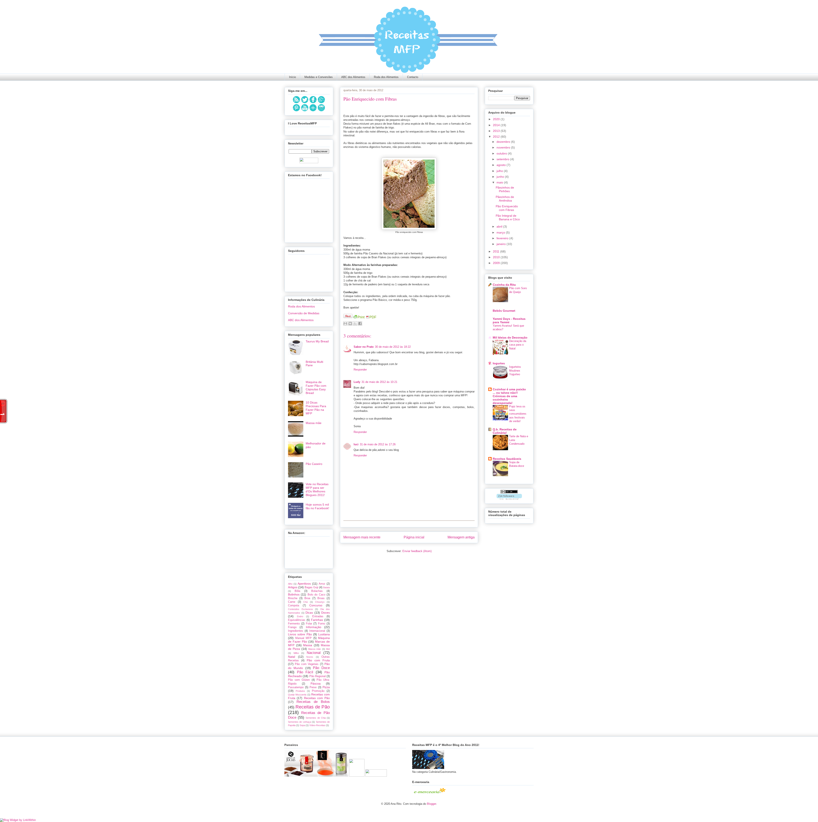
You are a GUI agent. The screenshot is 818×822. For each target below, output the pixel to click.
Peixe (313, 687)
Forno (321, 623)
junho (501, 176)
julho (500, 171)
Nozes (309, 657)
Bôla (297, 591)
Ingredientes (295, 630)
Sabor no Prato (364, 346)
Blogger (431, 803)
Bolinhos (294, 594)
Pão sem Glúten (299, 679)
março (501, 232)
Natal (291, 656)
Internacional (317, 630)
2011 (496, 251)
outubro (502, 153)
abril (500, 226)
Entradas (317, 616)
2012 (497, 136)
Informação (313, 627)
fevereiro (503, 238)
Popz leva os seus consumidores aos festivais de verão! (517, 414)
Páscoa (316, 683)
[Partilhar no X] (355, 323)
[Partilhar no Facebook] (360, 323)
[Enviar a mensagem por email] (345, 323)
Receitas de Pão (312, 707)
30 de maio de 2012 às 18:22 (393, 346)
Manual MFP (303, 638)
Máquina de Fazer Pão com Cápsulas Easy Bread (316, 387)
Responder (360, 369)
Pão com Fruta (318, 660)
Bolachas (317, 591)
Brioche (292, 598)
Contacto (412, 77)
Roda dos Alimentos (386, 77)
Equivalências (296, 620)
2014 (497, 125)
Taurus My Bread (317, 341)
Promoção (318, 690)
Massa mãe (313, 423)
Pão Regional (317, 676)
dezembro (504, 141)
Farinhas (317, 620)
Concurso (315, 605)
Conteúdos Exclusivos (300, 609)
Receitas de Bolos (313, 702)
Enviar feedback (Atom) (417, 551)
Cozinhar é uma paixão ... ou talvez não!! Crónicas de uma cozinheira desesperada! (509, 396)
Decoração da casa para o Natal (517, 344)
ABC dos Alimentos (353, 77)
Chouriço (319, 602)
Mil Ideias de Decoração (510, 337)
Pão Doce (321, 668)
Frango (292, 627)
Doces (325, 612)
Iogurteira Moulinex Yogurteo (515, 370)
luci (356, 444)
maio (500, 182)
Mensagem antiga (461, 537)
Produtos (300, 691)
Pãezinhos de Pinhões (505, 189)
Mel (328, 649)
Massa (307, 645)
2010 (497, 257)
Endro (300, 616)
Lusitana (324, 634)
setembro (503, 159)
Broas (321, 598)
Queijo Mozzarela (297, 694)
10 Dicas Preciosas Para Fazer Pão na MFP (316, 408)
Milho (296, 653)
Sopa (302, 725)
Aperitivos (304, 583)
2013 (497, 131)
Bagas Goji (311, 587)
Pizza (326, 687)
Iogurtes (499, 363)
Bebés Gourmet (504, 310)
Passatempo (296, 687)
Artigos (292, 587)
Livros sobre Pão (300, 634)
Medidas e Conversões (318, 77)
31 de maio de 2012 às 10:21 (379, 382)
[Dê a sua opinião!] (350, 323)
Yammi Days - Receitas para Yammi (509, 320)
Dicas (309, 612)
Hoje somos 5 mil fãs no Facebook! (317, 506)
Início (292, 77)
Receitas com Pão (317, 698)
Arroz (322, 583)
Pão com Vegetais (306, 664)
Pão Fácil (305, 672)
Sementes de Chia (315, 718)
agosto (502, 165)
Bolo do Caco (316, 594)
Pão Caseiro (314, 464)
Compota (293, 605)
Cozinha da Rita (504, 284)
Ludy (357, 382)
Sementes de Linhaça (299, 722)
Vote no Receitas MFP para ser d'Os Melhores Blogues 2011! (317, 489)
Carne (291, 601)
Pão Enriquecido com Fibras (507, 208)
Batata (326, 587)
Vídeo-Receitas (317, 725)
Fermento (294, 623)
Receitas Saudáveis (507, 458)
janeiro (502, 244)
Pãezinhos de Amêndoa (505, 198)
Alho (290, 584)
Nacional (314, 653)
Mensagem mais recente (361, 537)
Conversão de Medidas (303, 313)
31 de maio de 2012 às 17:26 (378, 444)
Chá (305, 602)
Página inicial (414, 537)
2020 (497, 119)
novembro (504, 147)
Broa (307, 598)
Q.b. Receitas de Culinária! (505, 431)
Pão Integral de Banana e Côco (508, 217)
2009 (497, 263)
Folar (309, 623)
